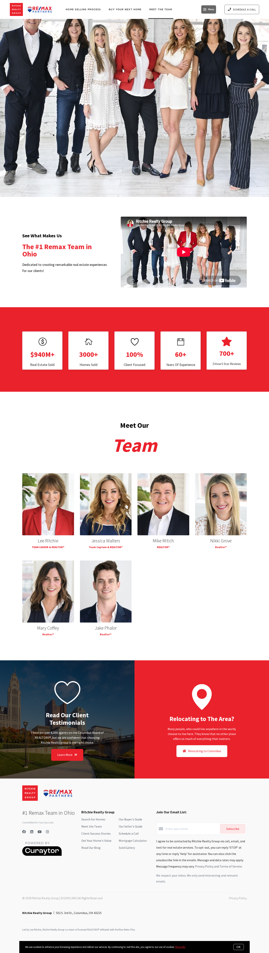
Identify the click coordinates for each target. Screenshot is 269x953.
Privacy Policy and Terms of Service (218, 866)
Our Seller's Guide (130, 826)
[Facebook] (24, 832)
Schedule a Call (129, 833)
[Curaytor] (42, 855)
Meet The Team (160, 9)
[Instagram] (47, 832)
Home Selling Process (83, 9)
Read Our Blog (91, 848)
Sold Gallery (127, 848)
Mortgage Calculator (133, 841)
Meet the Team (91, 826)
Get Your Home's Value (96, 841)
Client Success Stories (96, 833)
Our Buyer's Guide (130, 819)
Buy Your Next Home (125, 9)
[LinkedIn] (31, 832)
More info (180, 947)
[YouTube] (40, 832)
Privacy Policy (238, 898)
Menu (211, 9)
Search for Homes (93, 819)
